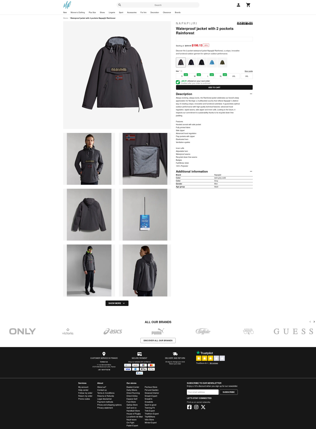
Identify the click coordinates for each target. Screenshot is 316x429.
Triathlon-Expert (152, 413)
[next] (314, 322)
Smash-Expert (151, 395)
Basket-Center (133, 387)
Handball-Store (133, 410)
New (65, 12)
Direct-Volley (132, 395)
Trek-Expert (150, 410)
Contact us (104, 362)
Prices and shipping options (109, 404)
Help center (83, 390)
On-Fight (130, 422)
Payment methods (105, 401)
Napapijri (187, 23)
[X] (203, 407)
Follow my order (85, 392)
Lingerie (112, 12)
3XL (246, 76)
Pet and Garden (151, 390)
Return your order (175, 364)
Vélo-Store (149, 419)
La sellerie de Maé (135, 416)
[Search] (119, 5)
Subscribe (229, 392)
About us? (101, 387)
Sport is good (150, 404)
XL (223, 75)
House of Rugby (134, 413)
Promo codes (84, 398)
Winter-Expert (151, 422)
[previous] (310, 322)
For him (143, 12)
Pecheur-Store (151, 387)
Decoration (154, 12)
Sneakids (149, 401)
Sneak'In (148, 398)
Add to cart (214, 87)
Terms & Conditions (105, 392)
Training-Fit (150, 407)
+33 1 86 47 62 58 (104, 370)
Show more (115, 303)
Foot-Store (131, 401)
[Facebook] (189, 407)
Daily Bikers (132, 390)
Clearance (167, 12)
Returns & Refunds (105, 395)
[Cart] (248, 4)
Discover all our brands (158, 340)
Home (65, 18)
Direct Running (133, 392)
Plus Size (92, 12)
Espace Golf (132, 398)
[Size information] (181, 71)
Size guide (249, 71)
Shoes (102, 12)
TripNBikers (150, 416)
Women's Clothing (78, 12)
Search (158, 5)
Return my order (85, 395)
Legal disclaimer (104, 398)
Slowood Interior (152, 392)
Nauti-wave (132, 419)
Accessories (132, 12)
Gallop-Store (132, 404)
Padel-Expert (132, 425)
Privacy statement (105, 407)
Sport (121, 12)
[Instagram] (196, 407)
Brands (177, 12)
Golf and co (132, 407)
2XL (233, 76)
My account (83, 387)
